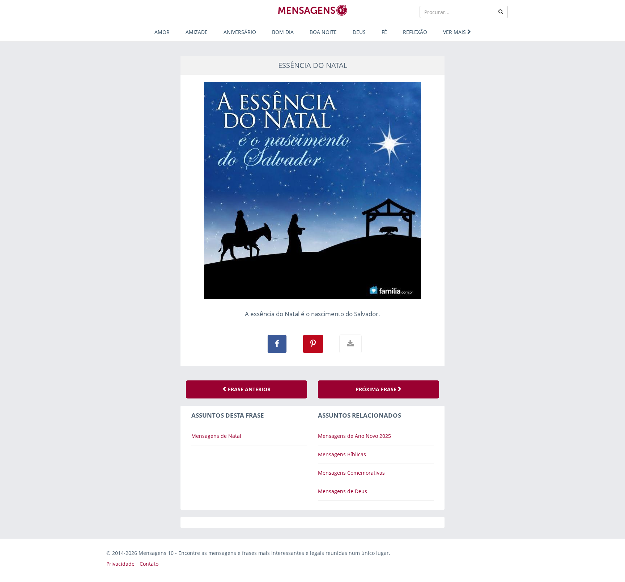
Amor (162, 32)
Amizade (197, 32)
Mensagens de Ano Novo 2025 (354, 435)
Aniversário (240, 32)
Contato (149, 563)
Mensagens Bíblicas (342, 454)
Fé (384, 32)
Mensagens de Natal (216, 435)
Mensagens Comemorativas (351, 472)
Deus (359, 32)
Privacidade (120, 563)
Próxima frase (377, 389)
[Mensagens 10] (312, 10)
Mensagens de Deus (342, 491)
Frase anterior (248, 389)
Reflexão (415, 32)
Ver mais (455, 32)
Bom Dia (283, 32)
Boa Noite (323, 32)
